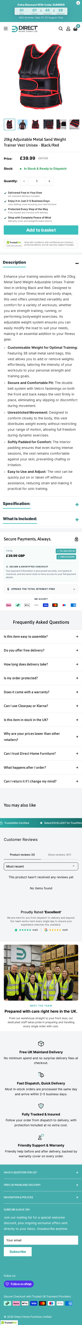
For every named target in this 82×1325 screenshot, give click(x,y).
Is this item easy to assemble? (26, 636)
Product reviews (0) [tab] (22, 854)
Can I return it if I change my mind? (30, 781)
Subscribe (18, 1252)
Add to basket (41, 230)
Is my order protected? (21, 678)
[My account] (68, 29)
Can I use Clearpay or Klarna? (26, 706)
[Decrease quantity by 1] (24, 181)
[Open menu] (6, 28)
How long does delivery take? (26, 664)
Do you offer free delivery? (24, 650)
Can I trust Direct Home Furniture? (30, 753)
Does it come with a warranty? (26, 692)
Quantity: (11, 181)
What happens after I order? (25, 767)
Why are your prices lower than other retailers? (32, 737)
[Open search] (61, 29)
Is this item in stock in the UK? (26, 720)
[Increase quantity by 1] (49, 181)
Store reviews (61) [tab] (59, 854)
